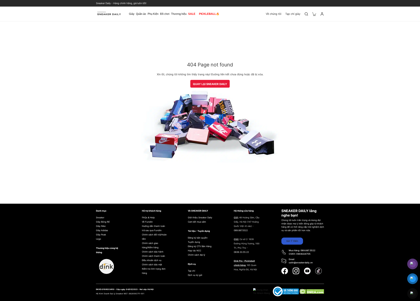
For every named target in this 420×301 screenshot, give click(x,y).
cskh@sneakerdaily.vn (301, 262)
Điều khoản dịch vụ (151, 260)
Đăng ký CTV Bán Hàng (199, 246)
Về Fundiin (147, 221)
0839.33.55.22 (241, 252)
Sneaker (100, 217)
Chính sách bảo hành (152, 251)
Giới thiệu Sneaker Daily (200, 217)
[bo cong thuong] (286, 291)
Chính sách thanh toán (153, 256)
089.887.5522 (241, 230)
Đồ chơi (164, 13)
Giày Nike (101, 226)
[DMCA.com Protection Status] (312, 291)
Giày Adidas (102, 230)
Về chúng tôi (273, 13)
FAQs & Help (148, 217)
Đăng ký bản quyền (198, 237)
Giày (131, 13)
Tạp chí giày (292, 13)
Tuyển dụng (194, 242)
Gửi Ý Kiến (292, 241)
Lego (98, 239)
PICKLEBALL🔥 (209, 13)
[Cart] (314, 14)
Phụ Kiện (153, 13)
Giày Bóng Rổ (103, 221)
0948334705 (303, 254)
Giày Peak (101, 234)
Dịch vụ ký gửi (195, 275)
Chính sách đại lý (196, 254)
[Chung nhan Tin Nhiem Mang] (262, 291)
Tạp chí (191, 270)
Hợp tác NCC (194, 250)
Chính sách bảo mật (152, 264)
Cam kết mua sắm (197, 221)
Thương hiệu (179, 13)
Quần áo (141, 13)
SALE (191, 13)
